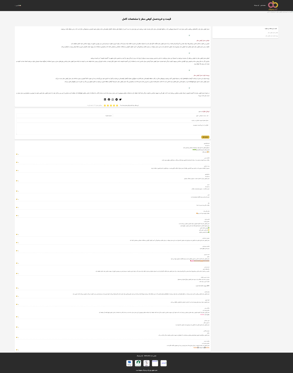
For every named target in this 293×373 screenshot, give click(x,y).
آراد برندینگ (256, 5)
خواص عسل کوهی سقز (273, 33)
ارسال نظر (205, 137)
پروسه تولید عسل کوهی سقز (272, 36)
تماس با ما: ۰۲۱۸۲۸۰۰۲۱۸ (150, 356)
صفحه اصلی (263, 5)
